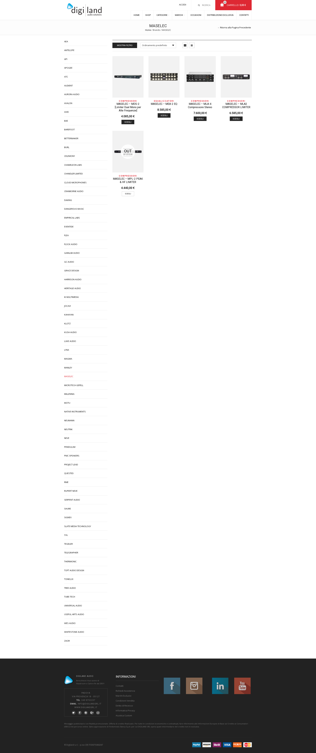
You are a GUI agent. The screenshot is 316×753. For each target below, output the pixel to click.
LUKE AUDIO (70, 341)
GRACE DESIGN (71, 270)
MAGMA (68, 358)
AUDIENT (68, 85)
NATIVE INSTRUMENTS (75, 411)
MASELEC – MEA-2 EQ (164, 103)
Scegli (127, 122)
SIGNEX (68, 517)
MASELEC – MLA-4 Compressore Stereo (200, 105)
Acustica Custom (124, 715)
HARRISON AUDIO (72, 279)
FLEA (66, 235)
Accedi (182, 4)
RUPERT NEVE (71, 490)
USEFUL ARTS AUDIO (74, 614)
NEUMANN (69, 420)
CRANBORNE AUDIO (73, 191)
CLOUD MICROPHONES (75, 182)
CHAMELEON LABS (73, 164)
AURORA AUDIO (71, 94)
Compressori (128, 101)
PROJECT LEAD (71, 464)
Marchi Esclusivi (123, 695)
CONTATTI (244, 15)
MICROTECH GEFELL (73, 385)
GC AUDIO (69, 261)
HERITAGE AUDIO (72, 288)
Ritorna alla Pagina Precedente (235, 27)
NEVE (66, 438)
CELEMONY (69, 156)
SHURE (67, 508)
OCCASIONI (195, 15)
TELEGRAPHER (71, 552)
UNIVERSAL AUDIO (73, 605)
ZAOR (67, 640)
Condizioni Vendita (125, 700)
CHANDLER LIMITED (73, 173)
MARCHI (179, 15)
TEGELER (68, 543)
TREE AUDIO (70, 587)
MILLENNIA (69, 393)
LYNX (66, 349)
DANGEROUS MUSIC (74, 208)
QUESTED (69, 473)
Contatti (119, 685)
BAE (66, 120)
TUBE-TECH (69, 596)
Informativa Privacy (125, 710)
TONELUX (68, 579)
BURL (66, 147)
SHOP (148, 15)
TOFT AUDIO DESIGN (74, 570)
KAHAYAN (69, 314)
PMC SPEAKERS (71, 455)
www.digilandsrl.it (85, 707)
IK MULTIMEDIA (71, 297)
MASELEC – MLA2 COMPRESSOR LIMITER (236, 105)
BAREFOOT (69, 129)
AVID (66, 111)
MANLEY (68, 367)
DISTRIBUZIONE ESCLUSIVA (220, 15)
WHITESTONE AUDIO (74, 631)
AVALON (68, 103)
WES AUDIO (70, 623)
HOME (137, 15)
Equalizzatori (164, 101)
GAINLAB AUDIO (72, 252)
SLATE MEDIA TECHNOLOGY (77, 526)
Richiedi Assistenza (125, 690)
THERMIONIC (70, 561)
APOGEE (68, 67)
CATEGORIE (162, 15)
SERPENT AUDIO (72, 499)
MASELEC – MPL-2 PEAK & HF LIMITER (128, 180)
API (65, 59)
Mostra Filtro (124, 45)
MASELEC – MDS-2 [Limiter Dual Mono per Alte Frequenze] (128, 107)
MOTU (67, 402)
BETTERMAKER (71, 138)
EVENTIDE (69, 226)
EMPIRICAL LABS (72, 217)
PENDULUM (69, 446)
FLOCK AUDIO (70, 244)
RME (66, 482)
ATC (66, 76)
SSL (66, 534)
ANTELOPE (69, 50)
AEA (66, 41)
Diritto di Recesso (124, 705)
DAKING (68, 200)
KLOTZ (67, 323)
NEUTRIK (68, 429)
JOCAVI (67, 305)
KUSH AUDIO (70, 332)
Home (148, 29)
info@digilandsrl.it (89, 704)
